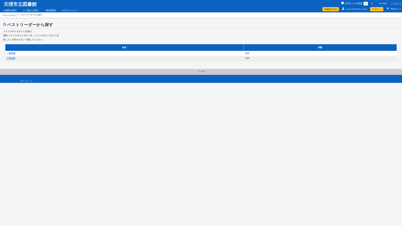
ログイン (376, 9)
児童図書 (11, 58)
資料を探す (11, 10)
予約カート (395, 9)
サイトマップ (26, 81)
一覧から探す (32, 10)
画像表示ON (331, 9)
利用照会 (51, 10)
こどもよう (395, 3)
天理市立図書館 (20, 4)
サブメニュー (71, 10)
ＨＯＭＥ (383, 3)
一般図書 (11, 53)
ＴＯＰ (202, 71)
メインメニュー (9, 15)
